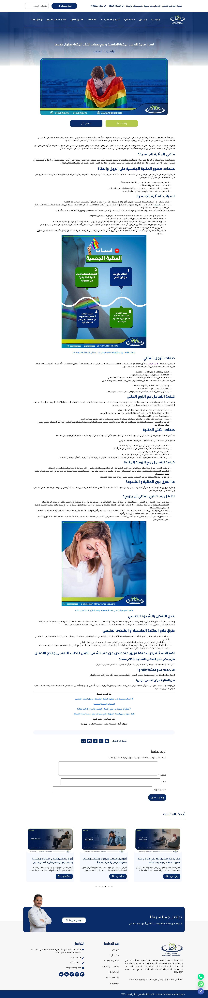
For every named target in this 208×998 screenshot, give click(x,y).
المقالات (92, 19)
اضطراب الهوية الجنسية (104, 704)
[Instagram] (77, 974)
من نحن (143, 19)
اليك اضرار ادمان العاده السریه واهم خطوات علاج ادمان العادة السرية (104, 714)
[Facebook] (82, 974)
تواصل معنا (37, 19)
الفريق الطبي (76, 19)
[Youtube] (61, 974)
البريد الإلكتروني (159, 789)
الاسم (163, 781)
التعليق (162, 775)
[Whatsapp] (201, 984)
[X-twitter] (71, 974)
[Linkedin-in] (66, 974)
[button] (107, 741)
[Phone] (201, 977)
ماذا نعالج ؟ (129, 19)
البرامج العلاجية (112, 19)
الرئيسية (155, 19)
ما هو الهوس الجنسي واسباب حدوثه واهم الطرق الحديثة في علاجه (104, 610)
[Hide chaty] (201, 991)
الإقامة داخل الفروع (56, 19)
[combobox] (37, 6)
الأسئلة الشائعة (112, 978)
